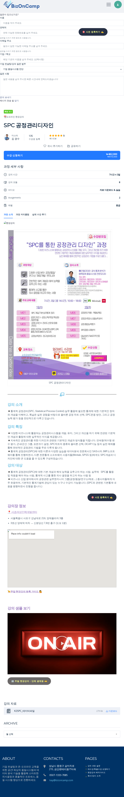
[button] (62, 644)
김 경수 (16, 138)
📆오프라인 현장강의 (14, 116)
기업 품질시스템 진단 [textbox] (13, 69)
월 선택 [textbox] (9, 734)
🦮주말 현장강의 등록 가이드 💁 (25, 591)
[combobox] (62, 69)
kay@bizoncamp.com (61, 780)
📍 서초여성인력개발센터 (22, 512)
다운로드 (113, 711)
